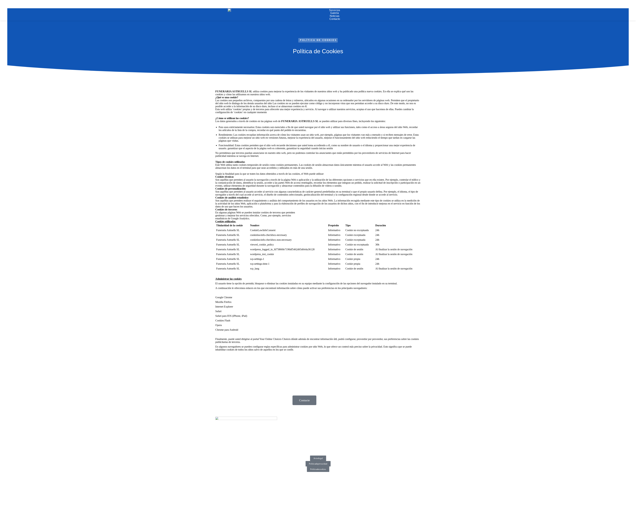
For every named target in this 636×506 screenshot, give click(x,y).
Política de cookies (318, 469)
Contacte (304, 400)
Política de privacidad (318, 463)
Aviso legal (318, 458)
